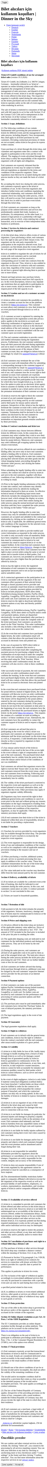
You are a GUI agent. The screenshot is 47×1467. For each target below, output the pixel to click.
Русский (15, 44)
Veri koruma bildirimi (24, 1430)
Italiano (14, 39)
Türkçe (14, 46)
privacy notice (28, 1460)
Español (14, 41)
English (14, 30)
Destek (4, 1430)
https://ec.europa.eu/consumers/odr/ (16, 1331)
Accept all (19, 1465)
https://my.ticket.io (19, 305)
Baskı (11, 1430)
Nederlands (16, 34)
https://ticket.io (26, 547)
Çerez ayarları (39, 1432)
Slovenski (15, 56)
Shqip (13, 53)
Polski (14, 37)
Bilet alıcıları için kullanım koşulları (17, 1432)
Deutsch (14, 27)
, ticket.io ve (7, 1423)
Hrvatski (15, 49)
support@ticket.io (29, 354)
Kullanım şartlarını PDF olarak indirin (17, 70)
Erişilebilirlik (40, 1430)
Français (14, 32)
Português (15, 51)
